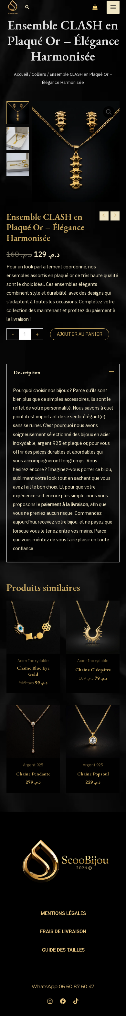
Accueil (21, 74)
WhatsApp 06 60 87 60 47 (63, 986)
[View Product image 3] (17, 164)
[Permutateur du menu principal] (113, 7)
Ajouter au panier (79, 334)
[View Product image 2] (17, 139)
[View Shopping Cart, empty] (95, 7)
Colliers (39, 74)
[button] (27, 7)
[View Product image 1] (17, 113)
